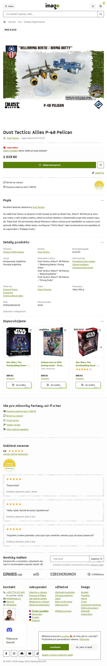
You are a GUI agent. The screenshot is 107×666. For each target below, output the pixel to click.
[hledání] (101, 14)
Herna (84, 598)
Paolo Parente (44, 289)
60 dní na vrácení (14, 415)
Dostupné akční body (82, 267)
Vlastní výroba (13, 425)
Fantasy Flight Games (34, 22)
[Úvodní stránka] (4, 21)
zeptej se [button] (99, 173)
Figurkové (8, 292)
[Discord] (22, 653)
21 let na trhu (12, 420)
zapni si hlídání (10, 150)
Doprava (33, 595)
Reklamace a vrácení (39, 601)
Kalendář (85, 611)
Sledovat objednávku (39, 604)
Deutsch (36, 620)
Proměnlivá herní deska (83, 261)
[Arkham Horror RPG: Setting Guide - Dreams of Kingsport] (53, 358)
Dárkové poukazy (89, 608)
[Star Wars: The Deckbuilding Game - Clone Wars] (88, 358)
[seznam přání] (101, 165)
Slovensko (37, 614)
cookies (65, 636)
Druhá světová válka (13, 295)
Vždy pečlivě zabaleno (17, 429)
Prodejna (85, 595)
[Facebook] (6, 653)
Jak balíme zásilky (38, 598)
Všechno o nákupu (38, 592)
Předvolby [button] (84, 639)
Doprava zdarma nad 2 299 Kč (21, 411)
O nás (84, 601)
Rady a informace (63, 601)
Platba (43, 595)
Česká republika (40, 611)
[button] (53, 200)
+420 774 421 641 (15, 592)
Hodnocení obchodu (91, 604)
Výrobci (12, 22)
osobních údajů (96, 565)
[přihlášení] (93, 6)
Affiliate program (63, 611)
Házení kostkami (80, 264)
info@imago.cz (13, 598)
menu (10, 6)
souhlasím (55, 647)
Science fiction (10, 289)
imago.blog (86, 614)
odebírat (95, 559)
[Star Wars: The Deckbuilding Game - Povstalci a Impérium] (18, 358)
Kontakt (84, 592)
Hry (20, 22)
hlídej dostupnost (52, 165)
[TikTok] (37, 653)
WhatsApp (11, 604)
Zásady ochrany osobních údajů (57, 655)
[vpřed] (101, 347)
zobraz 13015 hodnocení (15, 454)
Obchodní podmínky (65, 592)
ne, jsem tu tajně (84, 647)
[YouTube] (30, 653)
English (35, 617)
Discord (10, 601)
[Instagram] (14, 653)
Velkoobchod (61, 604)
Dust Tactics (13, 138)
